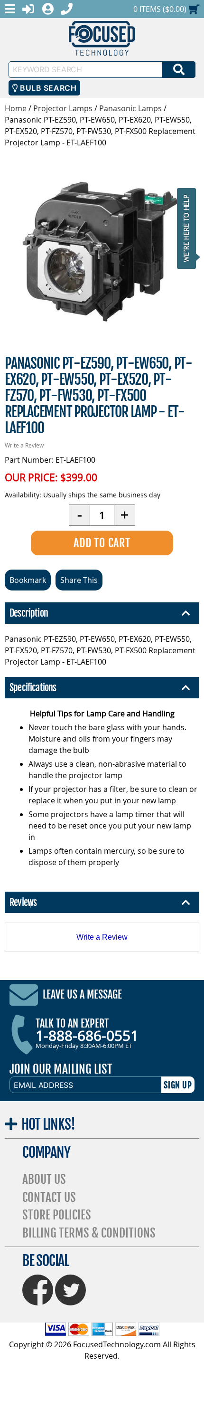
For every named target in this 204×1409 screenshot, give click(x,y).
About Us (44, 1179)
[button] (189, 228)
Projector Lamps (63, 108)
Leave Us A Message (82, 995)
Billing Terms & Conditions (89, 1233)
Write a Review (24, 445)
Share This (79, 580)
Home (16, 108)
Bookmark (27, 580)
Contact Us (49, 1197)
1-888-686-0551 (87, 1035)
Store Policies (56, 1215)
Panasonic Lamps (130, 108)
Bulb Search (47, 88)
